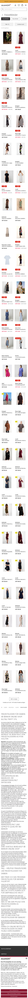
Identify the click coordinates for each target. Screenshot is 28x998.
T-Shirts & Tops (10, 817)
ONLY (13, 834)
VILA (16, 834)
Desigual (19, 834)
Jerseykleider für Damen (9, 785)
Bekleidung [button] (11, 707)
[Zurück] (2, 15)
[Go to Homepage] (6, 5)
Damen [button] (5, 707)
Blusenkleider (15, 18)
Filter (6, 24)
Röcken (19, 817)
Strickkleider (6, 797)
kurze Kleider (4, 789)
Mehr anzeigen (14, 699)
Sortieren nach (20, 24)
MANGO (9, 834)
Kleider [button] (17, 707)
